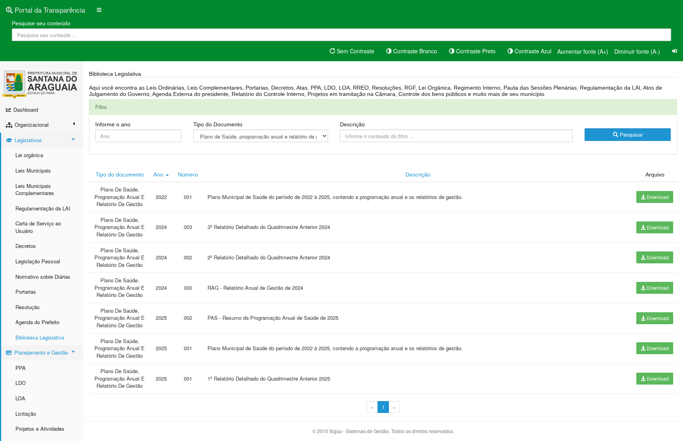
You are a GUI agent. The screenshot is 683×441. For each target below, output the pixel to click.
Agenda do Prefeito (37, 322)
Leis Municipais (33, 170)
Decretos (25, 246)
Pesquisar (630, 134)
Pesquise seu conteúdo (41, 23)
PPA (20, 368)
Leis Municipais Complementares (34, 189)
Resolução (27, 307)
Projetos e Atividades (39, 428)
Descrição (352, 124)
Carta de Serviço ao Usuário (38, 227)
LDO (20, 383)
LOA (20, 398)
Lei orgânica (29, 155)
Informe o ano (112, 124)
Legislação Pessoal (37, 261)
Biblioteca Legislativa (39, 337)
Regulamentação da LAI (42, 208)
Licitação (25, 413)
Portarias (25, 291)
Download (657, 196)
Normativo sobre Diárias (42, 276)
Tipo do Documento (217, 124)
